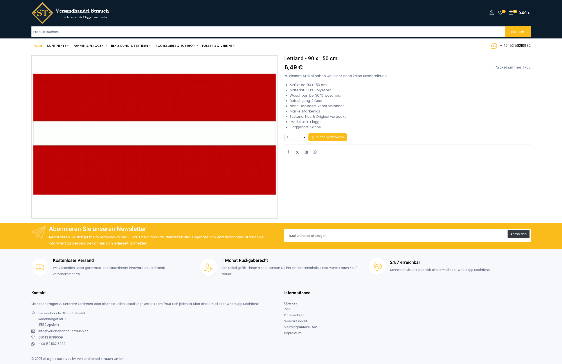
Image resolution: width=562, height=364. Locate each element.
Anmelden (518, 234)
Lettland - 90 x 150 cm (310, 58)
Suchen (517, 31)
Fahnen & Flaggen (89, 45)
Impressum (293, 333)
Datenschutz (294, 315)
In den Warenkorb (329, 137)
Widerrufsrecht (295, 321)
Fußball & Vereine (217, 45)
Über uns (291, 303)
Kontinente (56, 45)
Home (38, 45)
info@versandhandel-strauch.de (63, 331)
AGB (287, 309)
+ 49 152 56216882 (515, 45)
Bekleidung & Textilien (129, 45)
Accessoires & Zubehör (175, 45)
